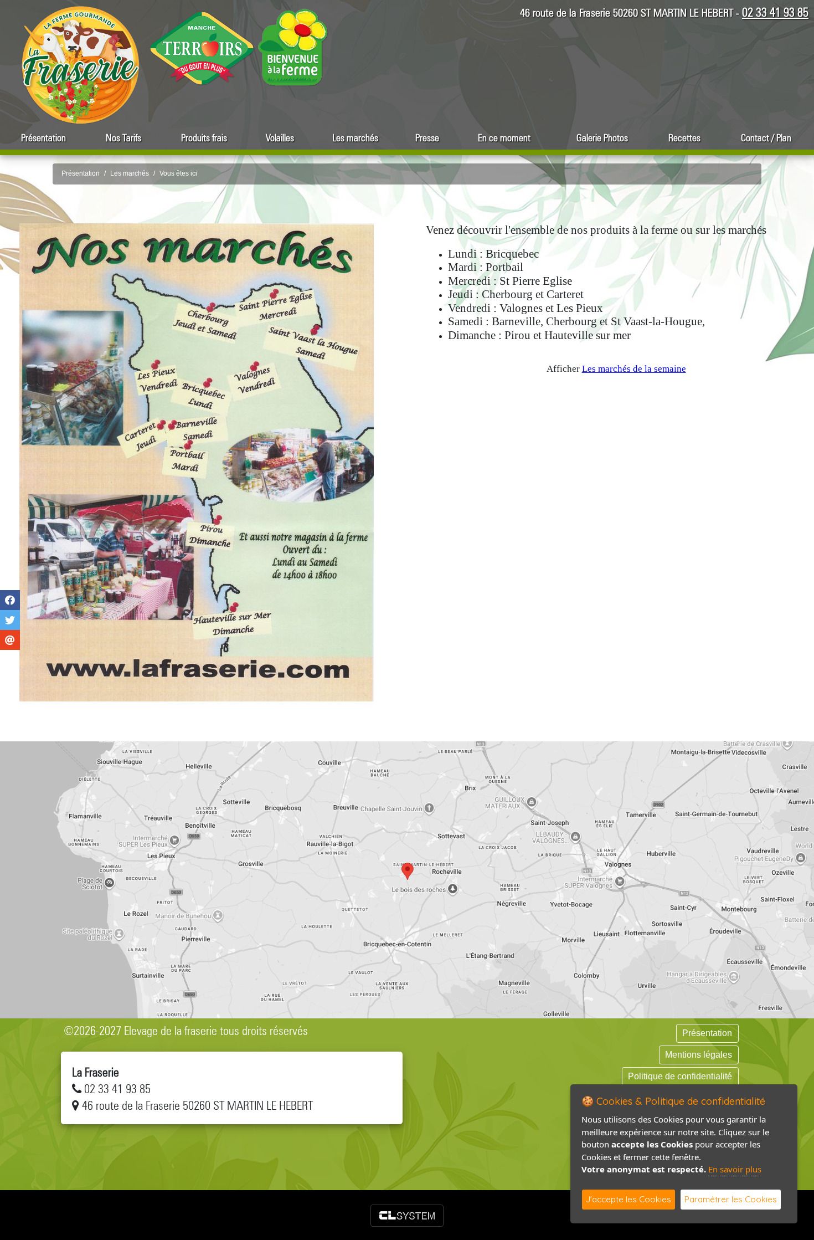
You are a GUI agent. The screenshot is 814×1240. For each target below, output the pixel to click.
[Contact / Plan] (407, 879)
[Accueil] (80, 64)
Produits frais (204, 138)
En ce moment (504, 138)
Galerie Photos (602, 138)
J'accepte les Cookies (628, 1199)
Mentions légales (698, 1054)
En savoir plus (734, 1169)
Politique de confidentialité (680, 1076)
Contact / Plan (766, 138)
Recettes (684, 138)
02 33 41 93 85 (775, 12)
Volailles (280, 138)
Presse (427, 138)
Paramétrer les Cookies (730, 1199)
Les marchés (355, 138)
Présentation (43, 138)
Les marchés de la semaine (634, 368)
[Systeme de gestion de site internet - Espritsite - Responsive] (407, 1216)
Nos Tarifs (123, 138)
